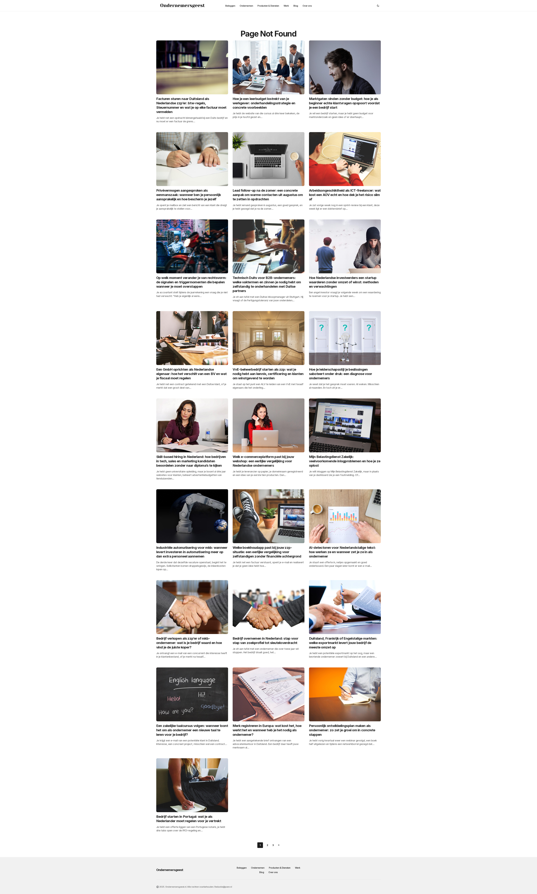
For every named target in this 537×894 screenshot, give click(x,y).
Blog (261, 872)
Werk (297, 867)
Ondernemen (257, 867)
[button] (378, 5)
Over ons (273, 872)
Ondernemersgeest (169, 870)
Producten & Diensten (279, 867)
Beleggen (242, 867)
